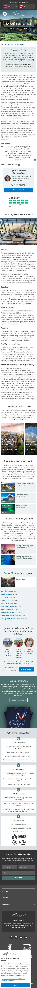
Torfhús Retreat (21, 506)
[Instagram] (16, 937)
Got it (15, 985)
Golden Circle (20, 579)
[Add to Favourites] (3, 37)
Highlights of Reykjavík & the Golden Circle (9, 441)
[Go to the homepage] (19, 13)
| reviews (17, 205)
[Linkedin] (26, 937)
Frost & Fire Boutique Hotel (25, 484)
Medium (14, 165)
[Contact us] (5, 14)
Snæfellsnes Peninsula (9, 616)
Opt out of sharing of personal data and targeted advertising (13, 979)
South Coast (5, 600)
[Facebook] (11, 937)
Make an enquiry (18, 190)
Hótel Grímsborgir (22, 495)
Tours (22, 44)
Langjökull (4, 591)
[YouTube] (21, 937)
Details (16, 44)
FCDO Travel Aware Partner (18, 824)
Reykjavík (4, 597)
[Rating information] (19, 165)
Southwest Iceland (7, 613)
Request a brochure (18, 700)
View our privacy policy (17, 975)
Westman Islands (7, 606)
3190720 (32, 983)
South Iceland (6, 594)
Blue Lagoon (5, 610)
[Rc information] (12, 506)
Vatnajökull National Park (10, 619)
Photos (10, 44)
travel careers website (18, 928)
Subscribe (18, 878)
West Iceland (5, 603)
